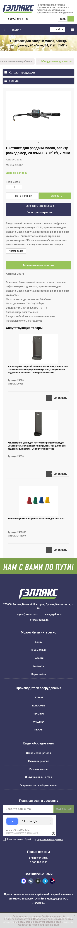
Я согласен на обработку (35, 839)
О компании (38, 650)
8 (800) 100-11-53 (18, 18)
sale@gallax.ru (53, 614)
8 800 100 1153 (38, 862)
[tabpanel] (38, 115)
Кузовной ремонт (38, 761)
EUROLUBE (38, 705)
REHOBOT (38, 713)
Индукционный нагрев (38, 777)
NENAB (38, 729)
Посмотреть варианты (39, 212)
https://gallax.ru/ (40, 619)
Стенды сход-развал (38, 753)
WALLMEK (38, 721)
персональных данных (50, 839)
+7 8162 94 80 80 (38, 857)
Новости (38, 658)
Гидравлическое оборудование (38, 785)
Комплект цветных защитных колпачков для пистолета (36, 518)
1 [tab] (38, 142)
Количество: (13, 182)
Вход (63, 18)
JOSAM (38, 697)
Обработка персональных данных (38, 924)
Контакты (38, 666)
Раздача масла (38, 769)
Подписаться (64, 808)
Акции (38, 642)
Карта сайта (38, 674)
